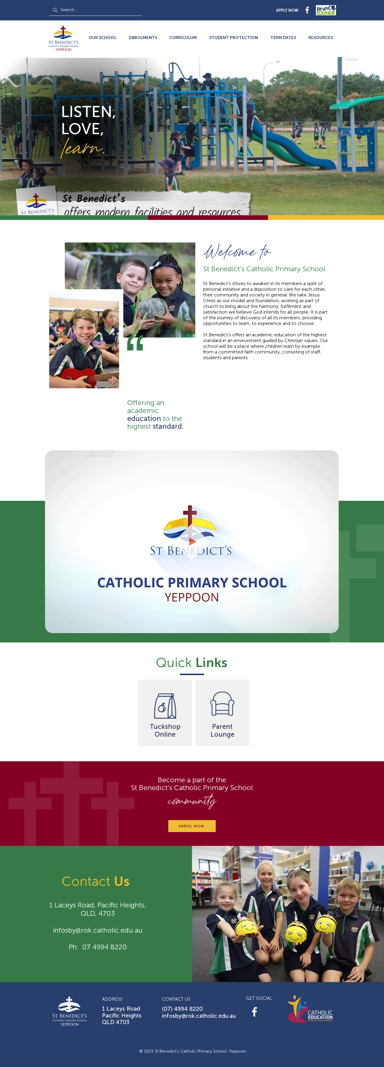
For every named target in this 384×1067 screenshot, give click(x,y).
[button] (320, 37)
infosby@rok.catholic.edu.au (97, 930)
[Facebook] (254, 1011)
